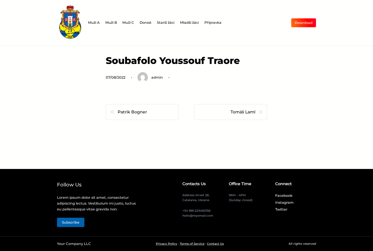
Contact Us (215, 243)
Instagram (284, 202)
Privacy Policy (166, 243)
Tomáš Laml (243, 111)
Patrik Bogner (132, 111)
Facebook (283, 196)
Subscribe (70, 222)
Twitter (281, 209)
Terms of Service (192, 243)
